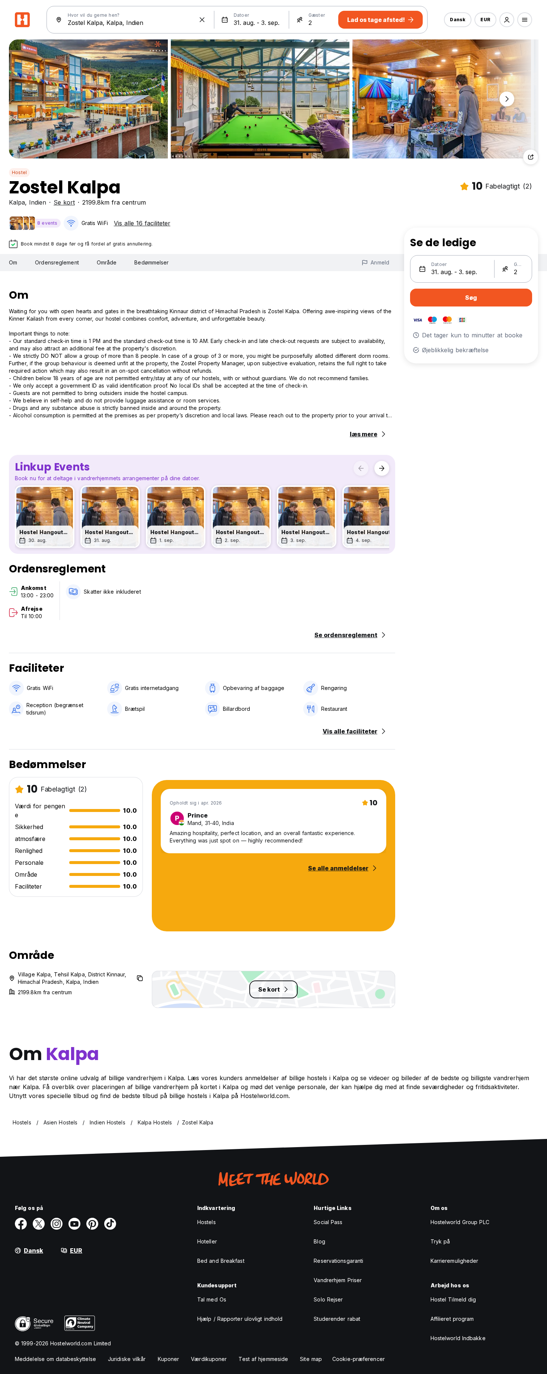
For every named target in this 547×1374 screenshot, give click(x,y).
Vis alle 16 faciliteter (142, 223)
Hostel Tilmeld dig (453, 1299)
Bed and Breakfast (220, 1261)
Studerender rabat (337, 1319)
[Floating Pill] (506, 99)
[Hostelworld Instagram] (57, 1224)
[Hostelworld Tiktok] (110, 1224)
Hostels (206, 1222)
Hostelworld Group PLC (460, 1222)
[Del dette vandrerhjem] (530, 157)
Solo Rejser (328, 1299)
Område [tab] (107, 262)
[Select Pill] (506, 19)
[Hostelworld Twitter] (39, 1224)
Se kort (64, 202)
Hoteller (207, 1241)
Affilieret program (452, 1319)
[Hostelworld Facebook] (21, 1224)
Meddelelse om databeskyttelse (55, 1359)
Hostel (19, 172)
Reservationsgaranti (338, 1261)
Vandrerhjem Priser (338, 1280)
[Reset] (202, 20)
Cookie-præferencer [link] (358, 1359)
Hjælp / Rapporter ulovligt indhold (239, 1319)
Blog (319, 1241)
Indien (37, 202)
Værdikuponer (209, 1359)
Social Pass (328, 1222)
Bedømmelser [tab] (151, 262)
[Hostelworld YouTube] (74, 1224)
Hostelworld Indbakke (458, 1338)
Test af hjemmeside (263, 1359)
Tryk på (440, 1241)
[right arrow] (381, 468)
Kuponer (168, 1359)
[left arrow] (361, 468)
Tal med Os (211, 1299)
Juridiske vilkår (127, 1359)
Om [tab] (13, 262)
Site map (311, 1359)
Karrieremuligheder (455, 1261)
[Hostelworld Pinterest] (92, 1224)
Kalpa (17, 202)
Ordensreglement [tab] (57, 262)
